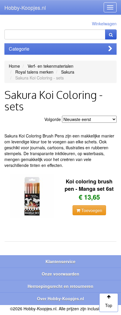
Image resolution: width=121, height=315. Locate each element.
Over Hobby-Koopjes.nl (60, 298)
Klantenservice (60, 261)
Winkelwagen (104, 23)
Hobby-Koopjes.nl (25, 7)
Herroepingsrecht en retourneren (60, 286)
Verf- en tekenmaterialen (50, 66)
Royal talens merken (34, 72)
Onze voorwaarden (60, 274)
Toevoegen (91, 210)
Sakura (67, 72)
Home (14, 66)
